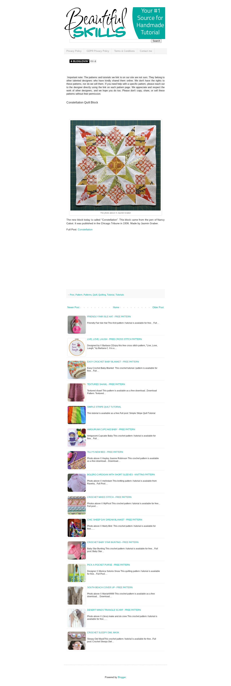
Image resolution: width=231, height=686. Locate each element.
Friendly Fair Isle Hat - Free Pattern (109, 316)
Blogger (122, 677)
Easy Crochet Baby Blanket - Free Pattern (113, 362)
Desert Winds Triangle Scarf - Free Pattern (114, 610)
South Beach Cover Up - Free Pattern (110, 587)
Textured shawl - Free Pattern (106, 384)
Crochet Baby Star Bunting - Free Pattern (113, 542)
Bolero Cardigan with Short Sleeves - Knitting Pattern (121, 474)
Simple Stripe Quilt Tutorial (104, 407)
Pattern (78, 295)
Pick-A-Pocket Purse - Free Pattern (108, 565)
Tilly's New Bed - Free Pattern (105, 452)
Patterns (88, 295)
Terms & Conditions (124, 51)
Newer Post (73, 307)
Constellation (85, 229)
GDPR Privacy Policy (98, 51)
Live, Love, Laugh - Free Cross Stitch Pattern (114, 339)
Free (72, 295)
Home (116, 307)
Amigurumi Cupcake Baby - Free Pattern (111, 429)
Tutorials (120, 295)
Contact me (146, 51)
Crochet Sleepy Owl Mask (103, 632)
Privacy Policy (74, 51)
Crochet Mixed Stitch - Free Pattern (109, 497)
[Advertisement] (108, 112)
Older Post (158, 307)
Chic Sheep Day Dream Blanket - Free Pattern (114, 519)
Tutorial (110, 295)
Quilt (95, 295)
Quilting (102, 295)
